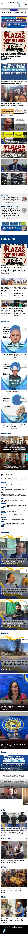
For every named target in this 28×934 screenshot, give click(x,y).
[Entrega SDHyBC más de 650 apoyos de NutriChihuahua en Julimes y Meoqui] (14, 908)
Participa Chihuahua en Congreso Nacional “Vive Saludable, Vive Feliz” (12, 104)
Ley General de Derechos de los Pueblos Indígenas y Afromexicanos (14, 425)
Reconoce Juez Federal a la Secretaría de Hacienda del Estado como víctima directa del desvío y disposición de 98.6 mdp (13, 495)
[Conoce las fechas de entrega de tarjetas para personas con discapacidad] (14, 71)
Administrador (9, 59)
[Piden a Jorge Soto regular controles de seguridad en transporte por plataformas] (14, 583)
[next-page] (4, 529)
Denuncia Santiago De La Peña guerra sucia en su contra (12, 519)
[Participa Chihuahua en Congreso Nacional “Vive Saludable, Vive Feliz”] (14, 93)
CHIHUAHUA (3, 503)
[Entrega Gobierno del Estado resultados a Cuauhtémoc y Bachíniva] (14, 850)
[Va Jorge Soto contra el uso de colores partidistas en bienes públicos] (14, 551)
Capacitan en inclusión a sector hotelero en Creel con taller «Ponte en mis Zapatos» (13, 890)
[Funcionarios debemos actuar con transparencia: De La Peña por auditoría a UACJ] (11, 793)
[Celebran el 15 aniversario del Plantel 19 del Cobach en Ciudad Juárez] (20, 303)
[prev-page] (2, 529)
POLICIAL (3, 666)
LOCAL (3, 79)
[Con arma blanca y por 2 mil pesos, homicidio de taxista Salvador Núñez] (14, 730)
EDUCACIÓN (3, 59)
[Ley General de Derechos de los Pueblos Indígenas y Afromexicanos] (14, 408)
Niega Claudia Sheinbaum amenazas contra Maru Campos (11, 199)
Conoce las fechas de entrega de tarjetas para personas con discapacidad (14, 82)
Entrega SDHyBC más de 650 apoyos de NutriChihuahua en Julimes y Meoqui (13, 919)
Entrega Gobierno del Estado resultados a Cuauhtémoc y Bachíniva (13, 861)
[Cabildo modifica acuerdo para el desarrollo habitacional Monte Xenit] (14, 444)
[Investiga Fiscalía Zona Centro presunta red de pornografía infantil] (14, 692)
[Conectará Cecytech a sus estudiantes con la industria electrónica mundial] (7, 303)
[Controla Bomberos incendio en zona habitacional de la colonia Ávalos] (14, 654)
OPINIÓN (14, 422)
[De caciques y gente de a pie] (14, 375)
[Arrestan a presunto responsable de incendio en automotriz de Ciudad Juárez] (14, 821)
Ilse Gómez (8, 202)
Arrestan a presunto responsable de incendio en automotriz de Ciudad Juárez (13, 833)
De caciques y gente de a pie (14, 391)
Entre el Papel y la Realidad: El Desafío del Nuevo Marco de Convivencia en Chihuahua (14, 355)
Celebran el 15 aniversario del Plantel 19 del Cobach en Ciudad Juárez (19, 312)
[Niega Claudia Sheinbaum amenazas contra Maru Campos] (24, 199)
